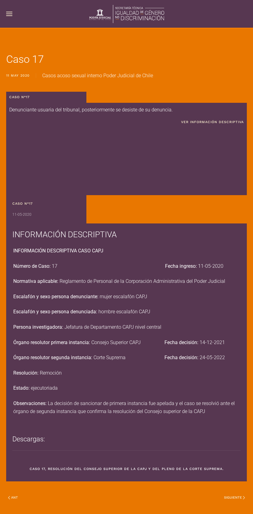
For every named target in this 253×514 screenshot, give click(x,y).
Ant (14, 498)
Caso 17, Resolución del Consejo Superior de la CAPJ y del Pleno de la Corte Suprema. (127, 469)
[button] (9, 14)
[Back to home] (126, 14)
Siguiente (233, 498)
